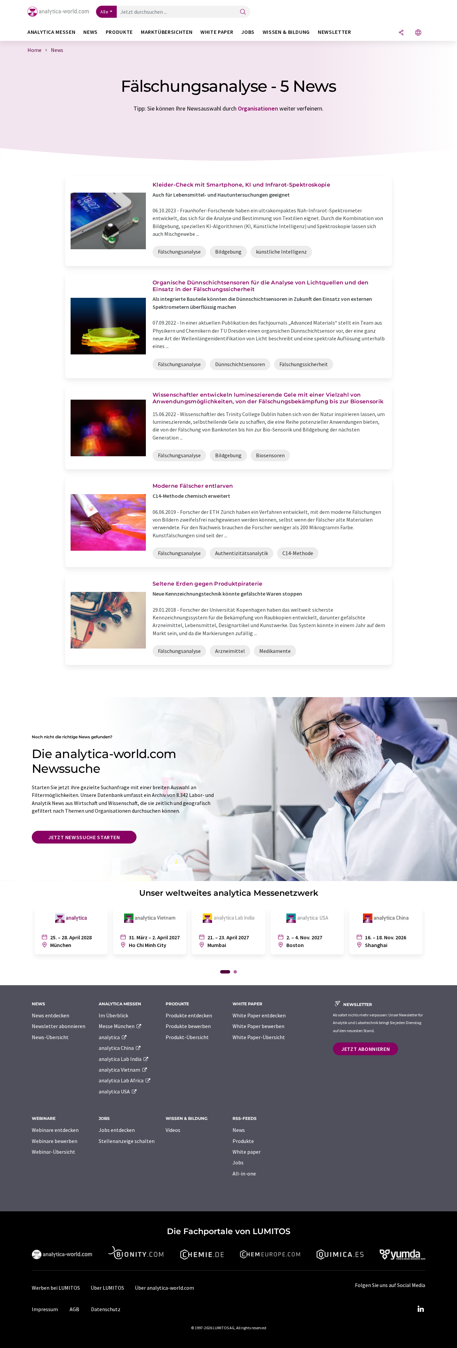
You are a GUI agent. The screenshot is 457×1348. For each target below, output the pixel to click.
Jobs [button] (248, 32)
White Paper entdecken (259, 1015)
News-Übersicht (50, 1037)
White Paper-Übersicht (259, 1037)
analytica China (117, 1047)
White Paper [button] (216, 32)
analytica (110, 1037)
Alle (104, 12)
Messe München (117, 1026)
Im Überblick (113, 1015)
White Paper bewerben (258, 1026)
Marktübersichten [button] (166, 32)
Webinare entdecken (55, 1130)
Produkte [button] (119, 32)
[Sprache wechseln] (418, 33)
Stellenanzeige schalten (127, 1141)
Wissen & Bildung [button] (286, 32)
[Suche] (243, 12)
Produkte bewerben (188, 1026)
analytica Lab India (121, 1059)
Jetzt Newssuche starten (84, 837)
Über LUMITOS (107, 1287)
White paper (247, 1151)
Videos (173, 1130)
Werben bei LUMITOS (56, 1287)
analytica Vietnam (120, 1069)
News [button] (90, 32)
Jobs (238, 1162)
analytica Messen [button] (51, 32)
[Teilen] (401, 33)
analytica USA (115, 1091)
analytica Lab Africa (122, 1080)
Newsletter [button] (334, 32)
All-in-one (244, 1173)
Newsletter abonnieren (58, 1026)
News (239, 1130)
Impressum (45, 1309)
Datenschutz (105, 1309)
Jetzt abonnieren (365, 1049)
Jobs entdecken (117, 1130)
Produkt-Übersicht (187, 1037)
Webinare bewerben (54, 1141)
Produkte (243, 1141)
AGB (74, 1309)
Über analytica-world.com (164, 1287)
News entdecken (50, 1015)
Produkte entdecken (189, 1015)
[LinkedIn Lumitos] (420, 1309)
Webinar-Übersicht (53, 1151)
